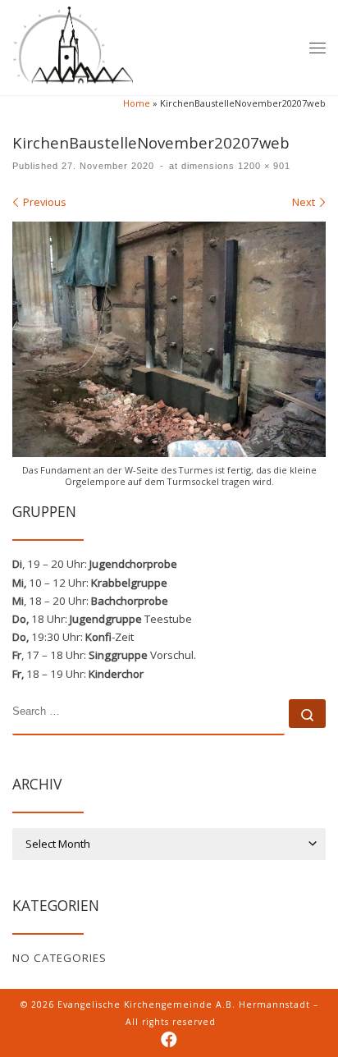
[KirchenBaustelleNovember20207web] (169, 339)
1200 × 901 (262, 166)
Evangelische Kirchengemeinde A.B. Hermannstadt (183, 1004)
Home (136, 103)
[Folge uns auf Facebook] (169, 1040)
